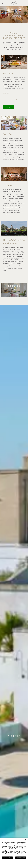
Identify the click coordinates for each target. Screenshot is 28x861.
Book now (8, 107)
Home (12, 28)
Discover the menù (11, 100)
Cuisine (15, 28)
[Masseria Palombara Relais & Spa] (14, 3)
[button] (4, 290)
